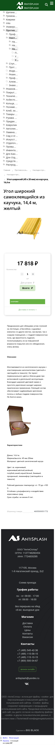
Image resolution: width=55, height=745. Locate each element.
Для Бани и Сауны (16, 153)
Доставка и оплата (27, 309)
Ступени (13, 63)
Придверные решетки (18, 121)
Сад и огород (13, 135)
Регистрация (14, 738)
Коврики (10, 19)
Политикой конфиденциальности (35, 718)
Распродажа (13, 164)
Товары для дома (16, 114)
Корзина (6, 741)
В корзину (14, 302)
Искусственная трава (18, 139)
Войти (5, 738)
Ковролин (11, 125)
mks (8, 23)
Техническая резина (17, 96)
